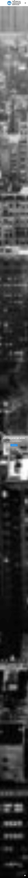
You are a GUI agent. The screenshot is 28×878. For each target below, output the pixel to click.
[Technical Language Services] (14, 3)
